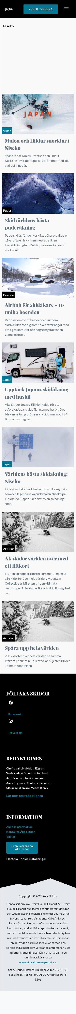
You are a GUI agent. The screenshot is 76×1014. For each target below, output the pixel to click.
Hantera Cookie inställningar (26, 859)
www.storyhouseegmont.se (37, 962)
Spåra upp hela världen (32, 648)
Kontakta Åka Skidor (20, 831)
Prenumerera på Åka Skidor (22, 847)
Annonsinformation (19, 826)
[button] (41, 9)
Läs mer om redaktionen (24, 795)
